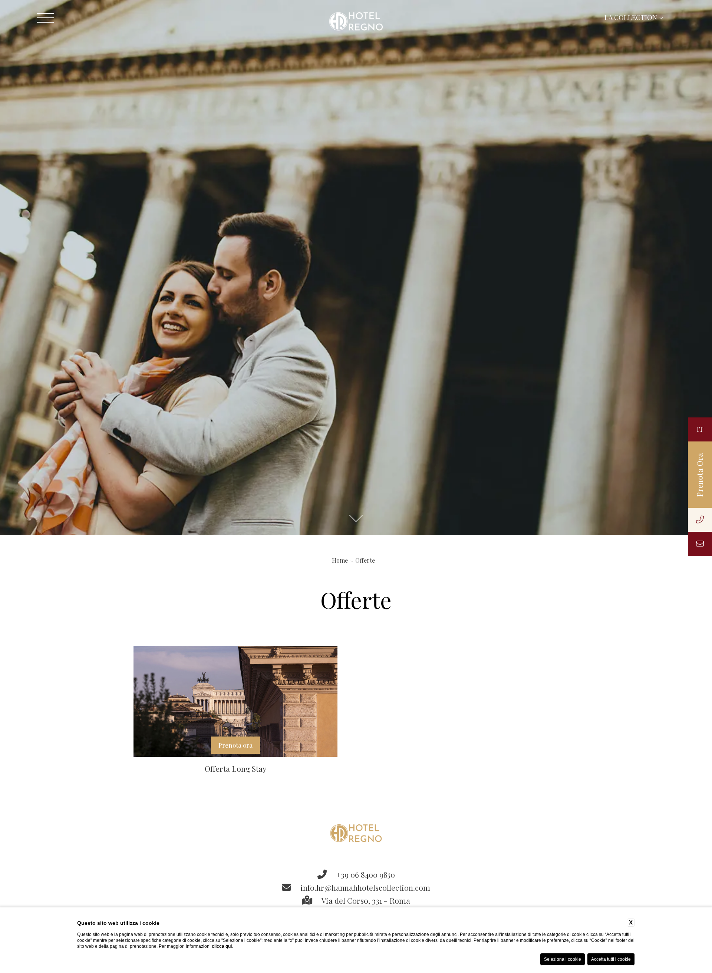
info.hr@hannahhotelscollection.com (364, 887)
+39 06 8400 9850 (364, 874)
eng (652, 429)
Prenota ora (235, 745)
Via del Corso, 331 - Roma (365, 900)
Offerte (365, 560)
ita (675, 429)
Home (340, 560)
